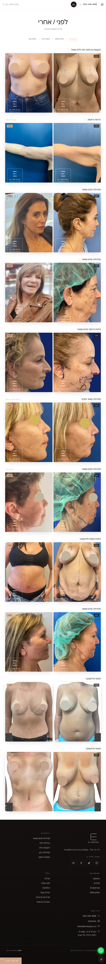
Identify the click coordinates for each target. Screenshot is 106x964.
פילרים (97, 883)
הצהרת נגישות (43, 902)
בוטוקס (96, 878)
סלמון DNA (95, 892)
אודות (47, 878)
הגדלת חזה (44, 843)
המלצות (46, 888)
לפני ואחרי (45, 883)
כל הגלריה (73, 39)
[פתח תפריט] (74, 4)
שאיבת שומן (44, 857)
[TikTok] (89, 863)
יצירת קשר (45, 892)
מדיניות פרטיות (43, 897)
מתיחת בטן (44, 852)
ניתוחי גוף (32, 39)
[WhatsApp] (100, 950)
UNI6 (19, 950)
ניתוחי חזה (46, 39)
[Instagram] (97, 863)
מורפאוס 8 (95, 888)
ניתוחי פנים (59, 39)
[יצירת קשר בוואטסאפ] (102, 4)
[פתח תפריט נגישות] (101, 959)
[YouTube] (73, 863)
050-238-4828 (90, 4)
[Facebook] (81, 863)
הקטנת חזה (44, 847)
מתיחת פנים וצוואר (41, 838)
